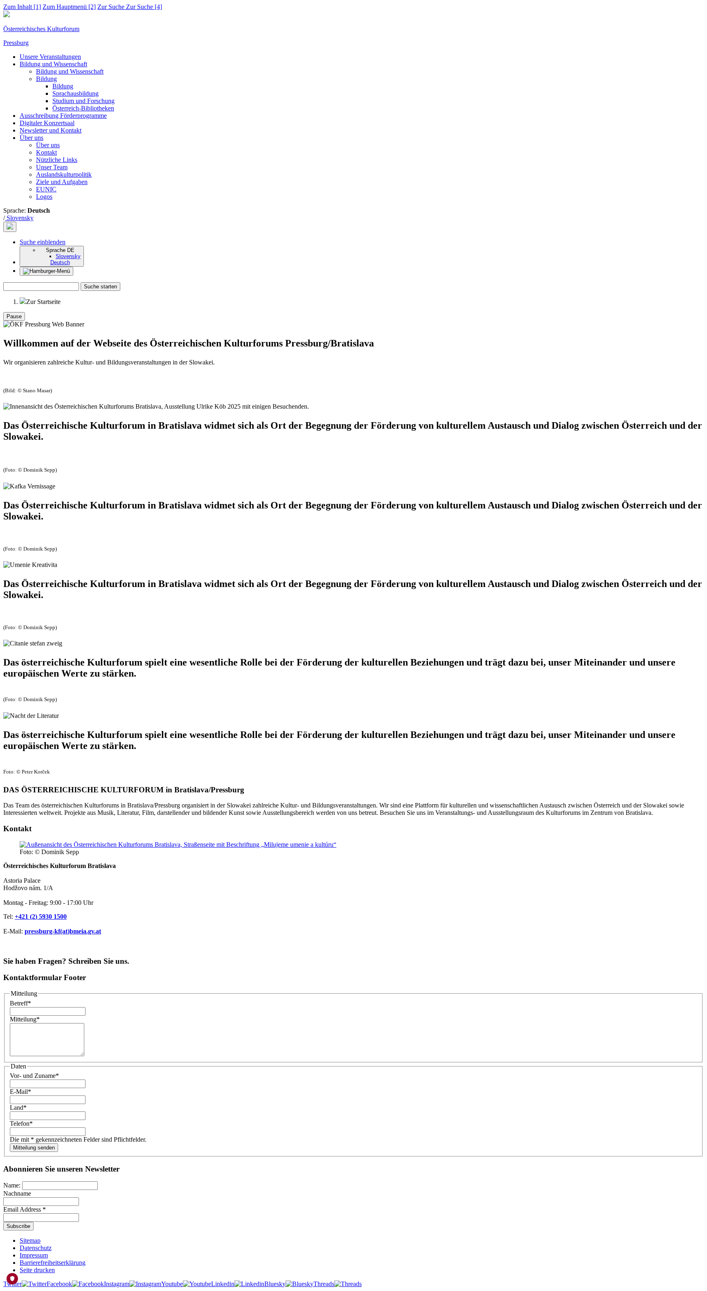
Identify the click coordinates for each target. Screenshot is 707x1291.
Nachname (17, 1193)
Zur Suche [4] (129, 6)
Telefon (21, 1123)
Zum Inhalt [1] (22, 6)
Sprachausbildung (75, 93)
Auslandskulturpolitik (64, 174)
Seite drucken (37, 1269)
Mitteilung (25, 1019)
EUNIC (46, 189)
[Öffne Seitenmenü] (46, 271)
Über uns (31, 137)
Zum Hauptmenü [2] (69, 6)
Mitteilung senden (34, 1148)
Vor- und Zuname (34, 1075)
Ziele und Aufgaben (62, 181)
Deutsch (60, 262)
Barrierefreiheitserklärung (53, 1262)
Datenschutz (36, 1247)
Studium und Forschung (83, 100)
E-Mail (20, 1091)
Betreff (20, 1003)
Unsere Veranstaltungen (50, 56)
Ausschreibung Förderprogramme (63, 115)
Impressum (34, 1255)
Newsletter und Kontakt (50, 130)
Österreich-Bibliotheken (83, 108)
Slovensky (19, 217)
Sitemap (30, 1240)
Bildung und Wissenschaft (53, 64)
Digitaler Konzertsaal (47, 122)
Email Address (24, 1209)
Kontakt (46, 152)
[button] (42, 241)
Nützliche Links (56, 159)
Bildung (46, 78)
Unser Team (52, 167)
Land (18, 1107)
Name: (12, 1185)
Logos (44, 196)
